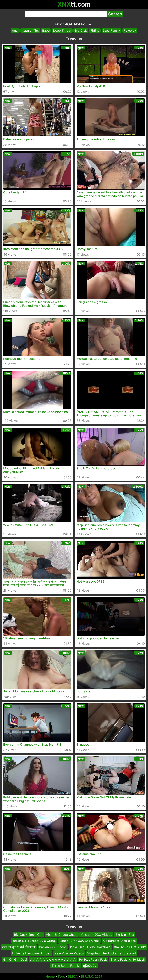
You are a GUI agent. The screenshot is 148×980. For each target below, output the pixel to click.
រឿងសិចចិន (90, 966)
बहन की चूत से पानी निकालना (19, 947)
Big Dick (81, 30)
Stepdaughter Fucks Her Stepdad (111, 953)
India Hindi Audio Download (90, 947)
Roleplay (130, 30)
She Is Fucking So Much (127, 959)
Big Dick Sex (124, 934)
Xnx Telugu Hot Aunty (130, 947)
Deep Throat (62, 30)
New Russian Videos (69, 953)
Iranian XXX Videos (52, 947)
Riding (94, 30)
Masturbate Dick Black (119, 941)
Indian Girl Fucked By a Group (34, 941)
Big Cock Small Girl (28, 934)
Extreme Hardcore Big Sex (31, 953)
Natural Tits (30, 30)
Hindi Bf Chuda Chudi (61, 934)
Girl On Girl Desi (15, 959)
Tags (61, 976)
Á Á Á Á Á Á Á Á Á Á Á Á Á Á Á (53, 959)
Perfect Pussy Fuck (93, 959)
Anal (15, 30)
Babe (46, 30)
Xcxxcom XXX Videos (96, 934)
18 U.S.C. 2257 (92, 976)
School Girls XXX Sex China (79, 941)
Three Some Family (66, 966)
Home (50, 976)
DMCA (73, 976)
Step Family (111, 30)
